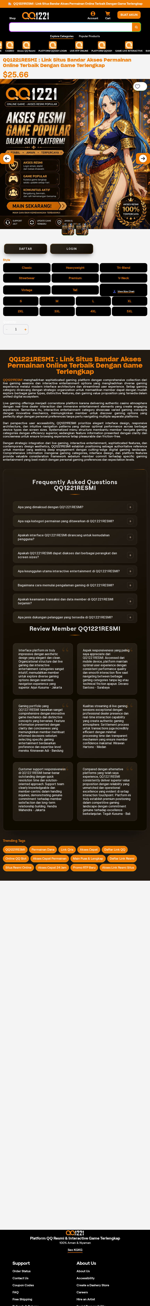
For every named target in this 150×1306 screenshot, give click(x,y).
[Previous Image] (7, 158)
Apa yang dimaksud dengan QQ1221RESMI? (50, 507)
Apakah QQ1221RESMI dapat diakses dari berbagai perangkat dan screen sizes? (67, 555)
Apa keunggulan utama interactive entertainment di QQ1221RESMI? (69, 571)
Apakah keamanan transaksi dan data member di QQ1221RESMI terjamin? (65, 601)
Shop (12, 18)
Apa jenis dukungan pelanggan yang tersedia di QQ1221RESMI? (65, 617)
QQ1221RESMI (12, 380)
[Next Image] (143, 158)
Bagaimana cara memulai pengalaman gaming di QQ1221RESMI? (66, 585)
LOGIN (72, 249)
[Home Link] (35, 15)
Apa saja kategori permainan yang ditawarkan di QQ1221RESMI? (66, 521)
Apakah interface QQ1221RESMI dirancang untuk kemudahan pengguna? (64, 537)
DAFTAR (25, 249)
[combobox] (70, 27)
